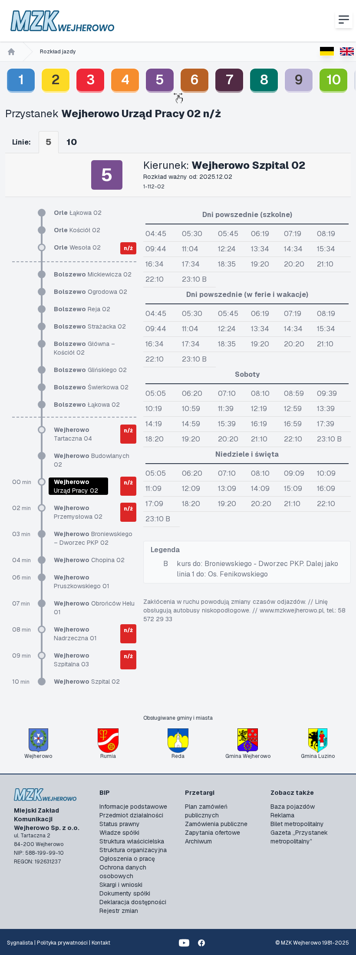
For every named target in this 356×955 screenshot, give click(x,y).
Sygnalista (20, 942)
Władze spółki (119, 832)
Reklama (282, 815)
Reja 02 (82, 309)
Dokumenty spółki (124, 893)
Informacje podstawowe (133, 806)
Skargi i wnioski (120, 885)
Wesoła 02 (77, 247)
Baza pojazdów (292, 806)
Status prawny (119, 824)
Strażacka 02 (90, 326)
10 (333, 79)
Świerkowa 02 (91, 387)
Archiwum (198, 841)
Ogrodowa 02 (90, 292)
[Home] (11, 51)
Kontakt (101, 942)
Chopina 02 (89, 560)
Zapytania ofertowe (212, 832)
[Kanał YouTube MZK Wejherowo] (184, 943)
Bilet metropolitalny (297, 824)
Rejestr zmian (118, 911)
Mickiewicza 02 (93, 274)
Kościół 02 (77, 230)
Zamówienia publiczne (216, 824)
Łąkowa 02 (78, 213)
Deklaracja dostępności (132, 902)
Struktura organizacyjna (133, 850)
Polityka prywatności (62, 942)
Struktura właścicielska (131, 841)
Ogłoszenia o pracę (127, 859)
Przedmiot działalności (131, 815)
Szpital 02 (87, 681)
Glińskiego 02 (90, 370)
